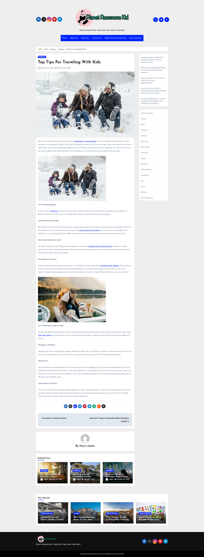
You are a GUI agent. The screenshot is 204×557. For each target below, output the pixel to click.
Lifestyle (144, 153)
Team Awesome (135, 38)
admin (46, 479)
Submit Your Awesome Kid (115, 38)
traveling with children (109, 266)
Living (143, 158)
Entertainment (147, 113)
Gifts (143, 124)
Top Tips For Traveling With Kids (69, 62)
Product (144, 192)
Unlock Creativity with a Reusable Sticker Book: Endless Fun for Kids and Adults (153, 90)
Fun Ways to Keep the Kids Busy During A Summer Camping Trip (50, 476)
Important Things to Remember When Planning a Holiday (117, 476)
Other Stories (146, 170)
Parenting (145, 175)
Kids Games (145, 147)
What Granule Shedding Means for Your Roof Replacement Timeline (153, 70)
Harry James (49, 68)
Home (64, 38)
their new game (44, 335)
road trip (54, 211)
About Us (74, 38)
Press (143, 187)
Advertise (85, 38)
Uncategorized (147, 198)
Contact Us (96, 38)
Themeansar (119, 554)
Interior (144, 136)
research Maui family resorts (100, 246)
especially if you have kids (85, 141)
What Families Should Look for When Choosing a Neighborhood (153, 80)
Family (143, 119)
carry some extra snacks (89, 230)
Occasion (144, 164)
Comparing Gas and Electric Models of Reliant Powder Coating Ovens (152, 59)
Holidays (42, 57)
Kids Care (144, 141)
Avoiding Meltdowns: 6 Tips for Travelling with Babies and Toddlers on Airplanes (153, 101)
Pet (142, 181)
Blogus (108, 554)
